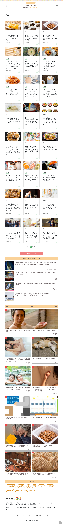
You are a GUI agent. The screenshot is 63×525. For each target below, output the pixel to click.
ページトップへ (60, 522)
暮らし (56, 269)
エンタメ (26, 363)
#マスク (18, 490)
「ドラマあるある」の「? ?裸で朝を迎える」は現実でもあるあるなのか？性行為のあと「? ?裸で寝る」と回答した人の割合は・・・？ (18, 360)
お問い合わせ (39, 515)
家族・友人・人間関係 (51, 269)
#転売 (31, 490)
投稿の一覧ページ (31, 253)
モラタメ (48, 515)
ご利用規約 (30, 515)
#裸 (28, 486)
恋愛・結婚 (55, 393)
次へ (35, 246)
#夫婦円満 (50, 486)
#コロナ (41, 486)
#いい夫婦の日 (11, 486)
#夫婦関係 (21, 486)
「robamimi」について (18, 515)
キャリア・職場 (54, 289)
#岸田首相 (10, 490)
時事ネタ (28, 477)
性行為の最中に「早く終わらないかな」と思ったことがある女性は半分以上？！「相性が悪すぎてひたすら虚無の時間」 (44, 389)
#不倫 (34, 486)
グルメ (56, 279)
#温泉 (25, 490)
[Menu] (57, 6)
